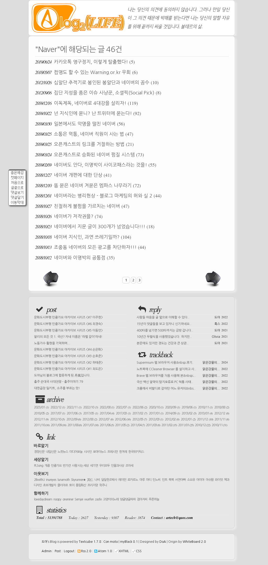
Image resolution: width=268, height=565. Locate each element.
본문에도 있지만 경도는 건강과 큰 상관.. (182, 343)
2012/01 (188, 419)
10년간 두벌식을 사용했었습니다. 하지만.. (182, 336)
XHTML (124, 551)
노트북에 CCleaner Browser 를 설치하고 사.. (182, 369)
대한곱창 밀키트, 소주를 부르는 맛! (57, 388)
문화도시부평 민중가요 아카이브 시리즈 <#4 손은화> (68, 349)
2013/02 (189, 413)
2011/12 (205, 419)
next (212, 279)
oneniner (68, 499)
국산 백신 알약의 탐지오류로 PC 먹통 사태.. (182, 381)
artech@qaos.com (179, 517)
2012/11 (41, 419)
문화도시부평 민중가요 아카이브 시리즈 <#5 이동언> (68, 330)
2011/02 (169, 425)
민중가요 (56, 465)
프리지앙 (92, 485)
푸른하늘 (154, 499)
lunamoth (64, 479)
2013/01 (205, 413)
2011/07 (90, 425)
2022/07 (123, 407)
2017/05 (90, 413)
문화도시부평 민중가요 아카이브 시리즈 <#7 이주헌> (68, 317)
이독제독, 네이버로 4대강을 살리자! (86, 103)
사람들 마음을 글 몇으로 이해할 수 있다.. (182, 317)
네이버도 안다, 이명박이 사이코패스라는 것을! (95, 165)
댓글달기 (17, 197)
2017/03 (123, 413)
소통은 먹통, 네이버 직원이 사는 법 (84, 134)
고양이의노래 (111, 499)
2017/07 (58, 413)
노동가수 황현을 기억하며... (52, 343)
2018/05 (41, 413)
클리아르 (62, 485)
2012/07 (106, 419)
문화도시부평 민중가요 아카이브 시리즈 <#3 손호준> (68, 356)
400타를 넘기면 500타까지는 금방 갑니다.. (182, 330)
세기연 (94, 465)
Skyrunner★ (78, 479)
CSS (139, 551)
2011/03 (153, 425)
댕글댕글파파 (128, 499)
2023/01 (41, 407)
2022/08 (107, 407)
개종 (47, 465)
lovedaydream (43, 499)
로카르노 (132, 479)
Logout (69, 551)
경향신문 (39, 451)
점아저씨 (142, 499)
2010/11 (219, 425)
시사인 (88, 451)
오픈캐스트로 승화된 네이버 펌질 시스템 (89, 154)
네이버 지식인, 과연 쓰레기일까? (83, 237)
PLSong (38, 465)
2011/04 (138, 425)
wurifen (89, 499)
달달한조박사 (109, 479)
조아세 (129, 465)
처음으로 (17, 182)
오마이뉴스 (99, 451)
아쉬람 (210, 479)
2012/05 (139, 419)
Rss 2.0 (86, 551)
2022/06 (139, 407)
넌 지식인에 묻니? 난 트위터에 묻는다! (88, 113)
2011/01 (186, 425)
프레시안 (112, 451)
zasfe (98, 499)
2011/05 (122, 425)
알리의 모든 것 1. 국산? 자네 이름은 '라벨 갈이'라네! (68, 336)
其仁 (90, 479)
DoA (162, 541)
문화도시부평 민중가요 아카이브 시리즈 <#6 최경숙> (68, 324)
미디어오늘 (75, 451)
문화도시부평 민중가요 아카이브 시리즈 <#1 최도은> (68, 368)
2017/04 (107, 413)
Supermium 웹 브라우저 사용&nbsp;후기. (182, 362)
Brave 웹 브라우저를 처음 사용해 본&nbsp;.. (182, 375)
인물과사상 (117, 465)
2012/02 (172, 419)
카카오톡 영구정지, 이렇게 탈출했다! (85, 62)
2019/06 (189, 407)
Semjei (79, 499)
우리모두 (104, 465)
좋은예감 (17, 172)
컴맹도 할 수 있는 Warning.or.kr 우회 (86, 72)
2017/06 (74, 413)
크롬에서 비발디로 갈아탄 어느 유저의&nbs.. (182, 388)
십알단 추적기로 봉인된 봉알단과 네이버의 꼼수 (97, 82)
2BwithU (39, 479)
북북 (171, 479)
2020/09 (172, 407)
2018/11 (205, 407)
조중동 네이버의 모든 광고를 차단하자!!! (90, 247)
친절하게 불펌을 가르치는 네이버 (82, 206)
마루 (142, 479)
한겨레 (123, 451)
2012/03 (156, 419)
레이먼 (122, 479)
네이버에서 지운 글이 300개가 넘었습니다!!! (94, 226)
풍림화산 (81, 485)
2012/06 (123, 419)
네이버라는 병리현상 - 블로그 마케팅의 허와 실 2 (98, 195)
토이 (71, 485)
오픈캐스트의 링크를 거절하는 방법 (84, 144)
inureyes (51, 479)
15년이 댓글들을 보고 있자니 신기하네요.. (182, 323)
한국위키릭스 (136, 451)
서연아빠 (180, 479)
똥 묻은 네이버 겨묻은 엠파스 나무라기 (88, 185)
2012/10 (57, 419)
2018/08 (221, 407)
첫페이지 (17, 177)
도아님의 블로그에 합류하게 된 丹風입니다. (62, 375)
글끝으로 (17, 187)
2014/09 (172, 413)
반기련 (67, 465)
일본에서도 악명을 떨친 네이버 (80, 124)
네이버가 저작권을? (69, 216)
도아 (44, 541)
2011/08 (75, 425)
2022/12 (58, 407)
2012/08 (89, 419)
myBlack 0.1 (129, 541)
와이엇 (219, 479)
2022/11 (74, 407)
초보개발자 (49, 485)
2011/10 (41, 425)
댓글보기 (17, 192)
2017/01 (156, 413)
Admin (47, 551)
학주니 (103, 485)
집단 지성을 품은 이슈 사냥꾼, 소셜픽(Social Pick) (98, 92)
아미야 (200, 479)
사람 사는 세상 (80, 465)
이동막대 (17, 202)
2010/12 (202, 425)
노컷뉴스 (63, 451)
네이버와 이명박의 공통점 (75, 257)
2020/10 (156, 407)
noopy (57, 499)
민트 (164, 479)
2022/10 (90, 407)
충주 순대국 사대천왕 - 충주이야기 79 (58, 381)
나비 (97, 479)
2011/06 (107, 425)
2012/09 (73, 419)
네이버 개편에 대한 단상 (73, 175)
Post (58, 551)
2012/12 (221, 413)
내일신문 (51, 451)
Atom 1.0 (105, 551)
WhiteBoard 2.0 (194, 541)
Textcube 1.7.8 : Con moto (98, 541)
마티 (148, 479)
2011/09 (58, 425)
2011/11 (222, 419)
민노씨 (156, 479)
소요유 (191, 479)
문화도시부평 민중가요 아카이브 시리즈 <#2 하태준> (68, 362)
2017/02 (139, 413)
